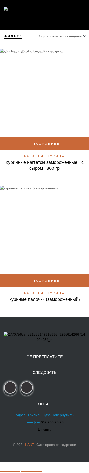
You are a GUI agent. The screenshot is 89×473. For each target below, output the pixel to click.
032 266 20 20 (52, 422)
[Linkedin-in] (26, 387)
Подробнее (46, 143)
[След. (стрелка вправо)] (31, 471)
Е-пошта (44, 429)
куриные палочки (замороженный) (44, 299)
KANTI (30, 445)
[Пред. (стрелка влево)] (10, 471)
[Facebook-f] (10, 387)
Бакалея (34, 156)
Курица (56, 156)
